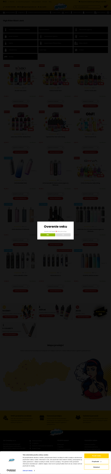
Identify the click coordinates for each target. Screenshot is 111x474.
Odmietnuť (96, 467)
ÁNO (48, 235)
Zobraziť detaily (27, 470)
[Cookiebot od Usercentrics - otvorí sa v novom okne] (11, 470)
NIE (63, 235)
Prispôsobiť (95, 461)
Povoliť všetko (96, 456)
